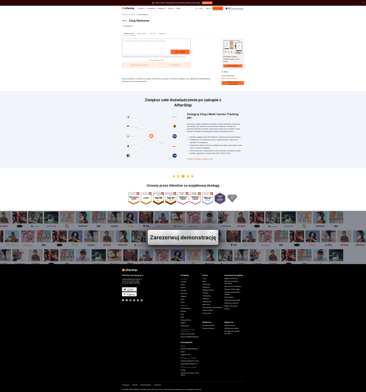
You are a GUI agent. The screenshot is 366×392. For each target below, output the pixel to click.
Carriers (132, 14)
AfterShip (125, 14)
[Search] (197, 8)
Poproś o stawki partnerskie (233, 83)
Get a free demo (232, 66)
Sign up (208, 8)
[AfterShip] (128, 8)
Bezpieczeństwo (145, 385)
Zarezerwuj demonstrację (183, 237)
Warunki (134, 385)
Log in (201, 8)
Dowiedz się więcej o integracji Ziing (200, 159)
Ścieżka (182, 52)
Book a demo (218, 8)
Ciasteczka (157, 385)
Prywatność (125, 385)
